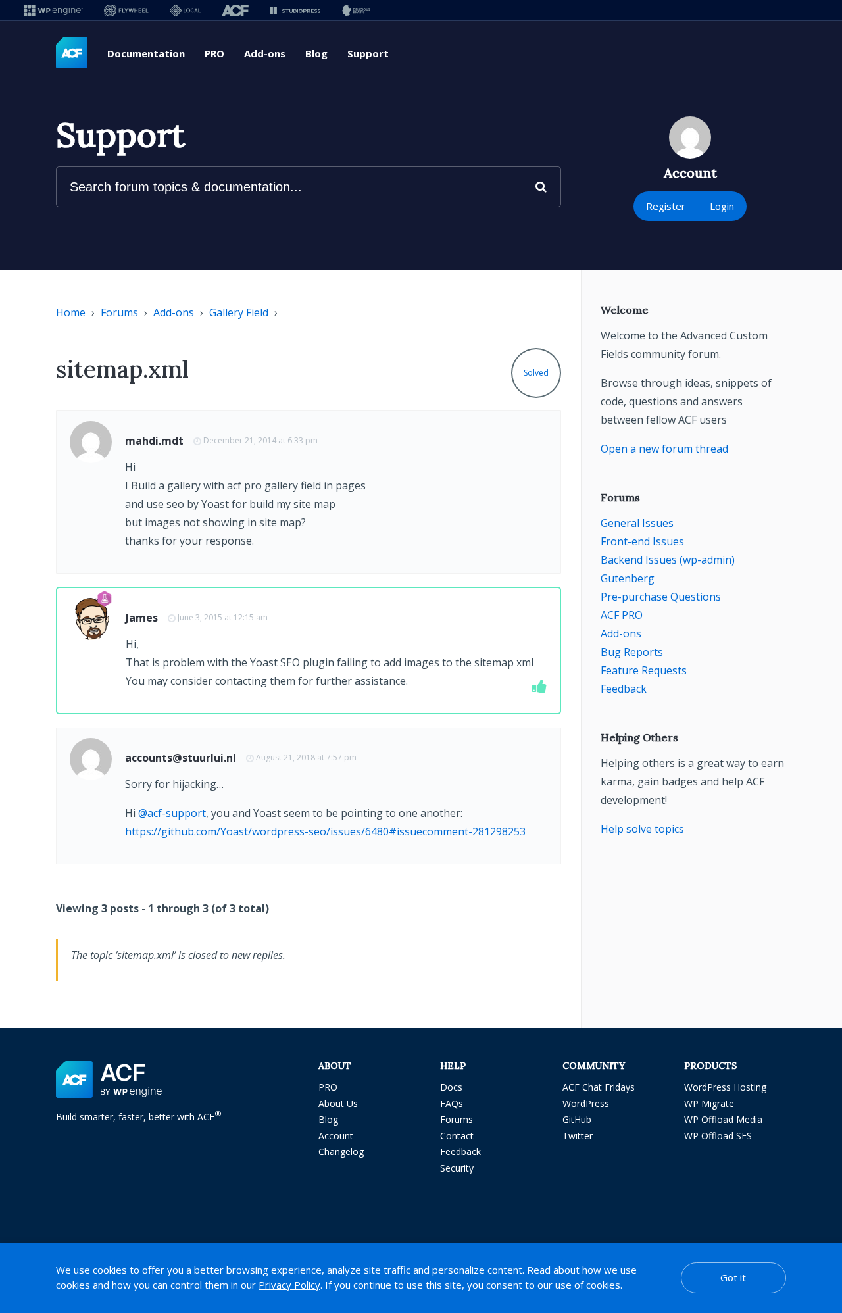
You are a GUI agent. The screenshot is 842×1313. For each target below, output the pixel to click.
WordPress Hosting (725, 1087)
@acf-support (172, 813)
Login (722, 205)
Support (368, 53)
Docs (451, 1087)
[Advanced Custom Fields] (71, 53)
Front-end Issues (642, 541)
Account (335, 1135)
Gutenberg (628, 578)
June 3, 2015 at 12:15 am (223, 617)
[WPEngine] (53, 10)
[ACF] (235, 10)
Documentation (146, 53)
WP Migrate (709, 1103)
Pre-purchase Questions (661, 596)
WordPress (585, 1103)
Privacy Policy (289, 1284)
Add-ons (264, 53)
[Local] (185, 10)
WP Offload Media (723, 1119)
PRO (214, 53)
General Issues (637, 523)
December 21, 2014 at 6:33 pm (260, 440)
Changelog (341, 1151)
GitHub (576, 1119)
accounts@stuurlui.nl (180, 758)
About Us (338, 1103)
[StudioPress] (295, 10)
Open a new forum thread (664, 448)
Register (665, 205)
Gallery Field (238, 312)
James (142, 617)
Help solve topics (642, 829)
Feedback (624, 688)
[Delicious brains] (356, 10)
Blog (316, 53)
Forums (119, 312)
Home (71, 312)
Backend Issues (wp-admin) (668, 560)
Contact (457, 1135)
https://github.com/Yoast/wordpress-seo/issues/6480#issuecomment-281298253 (325, 831)
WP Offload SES (718, 1135)
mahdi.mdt (154, 441)
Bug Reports (632, 652)
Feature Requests (644, 670)
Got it (733, 1277)
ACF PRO (622, 615)
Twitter (577, 1135)
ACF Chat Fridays (598, 1087)
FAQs (451, 1103)
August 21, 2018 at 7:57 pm (306, 757)
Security (457, 1168)
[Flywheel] (126, 10)
